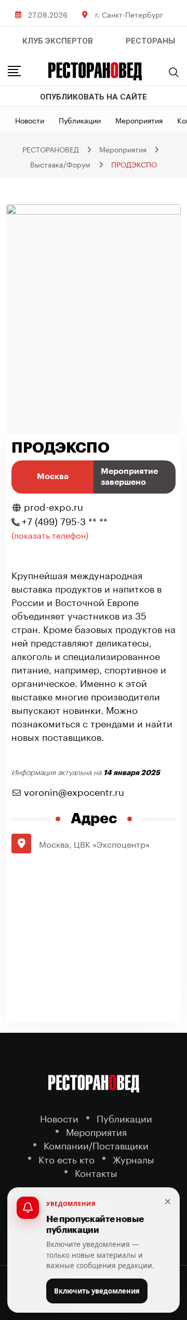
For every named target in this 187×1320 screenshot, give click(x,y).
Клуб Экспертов (57, 41)
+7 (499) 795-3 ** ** (65, 520)
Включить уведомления (97, 1291)
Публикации (80, 119)
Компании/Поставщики (96, 1144)
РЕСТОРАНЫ (150, 41)
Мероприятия (139, 119)
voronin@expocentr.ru (74, 790)
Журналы (133, 1158)
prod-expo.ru (53, 505)
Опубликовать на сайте (93, 97)
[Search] (174, 72)
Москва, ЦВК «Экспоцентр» (94, 843)
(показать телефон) (49, 534)
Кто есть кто (66, 1158)
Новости (29, 119)
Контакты (96, 1171)
